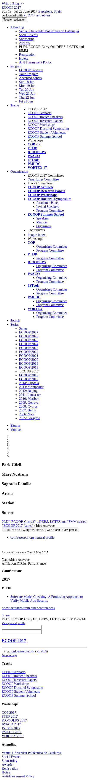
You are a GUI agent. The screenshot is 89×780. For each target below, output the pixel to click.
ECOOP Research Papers (45, 121)
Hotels (23, 58)
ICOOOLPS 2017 (14, 720)
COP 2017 (9, 712)
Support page (9, 655)
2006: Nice (26, 414)
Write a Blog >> (13, 3)
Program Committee (50, 210)
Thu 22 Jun (27, 97)
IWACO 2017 (11, 724)
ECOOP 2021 (28, 356)
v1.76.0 (41, 651)
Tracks (14, 105)
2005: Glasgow (29, 418)
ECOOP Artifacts (39, 113)
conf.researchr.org (22, 651)
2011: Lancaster (30, 394)
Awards (24, 43)
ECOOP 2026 (28, 336)
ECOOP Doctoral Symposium (48, 128)
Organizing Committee (43, 179)
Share (6, 615)
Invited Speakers (47, 206)
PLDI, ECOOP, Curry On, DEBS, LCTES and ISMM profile (40, 529)
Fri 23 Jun (26, 101)
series (82, 521)
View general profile (13, 623)
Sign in (15, 425)
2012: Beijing (28, 391)
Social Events (28, 35)
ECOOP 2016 (28, 375)
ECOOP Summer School (45, 136)
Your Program (28, 74)
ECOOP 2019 (28, 363)
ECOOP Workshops (41, 125)
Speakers (42, 218)
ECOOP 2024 (28, 344)
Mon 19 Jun (27, 86)
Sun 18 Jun (26, 82)
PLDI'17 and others (37, 15)
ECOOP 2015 (28, 379)
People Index (37, 235)
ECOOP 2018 (28, 367)
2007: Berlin (27, 410)
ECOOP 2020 (28, 359)
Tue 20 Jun (26, 89)
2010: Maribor (29, 398)
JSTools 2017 (11, 728)
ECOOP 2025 (28, 340)
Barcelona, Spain (50, 11)
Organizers (43, 226)
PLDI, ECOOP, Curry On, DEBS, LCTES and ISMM (39, 521)
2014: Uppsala (29, 383)
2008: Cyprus (28, 406)
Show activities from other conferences (28, 608)
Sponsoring (27, 39)
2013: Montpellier (31, 387)
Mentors (42, 222)
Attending (17, 27)
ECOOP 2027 (28, 332)
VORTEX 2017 (13, 736)
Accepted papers (30, 78)
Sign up (15, 429)
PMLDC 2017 (12, 732)
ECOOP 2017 (13, 525)
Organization (19, 171)
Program (16, 66)
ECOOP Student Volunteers (47, 132)
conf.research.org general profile (32, 537)
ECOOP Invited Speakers (45, 117)
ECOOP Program (31, 70)
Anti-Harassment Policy (35, 62)
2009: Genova (28, 402)
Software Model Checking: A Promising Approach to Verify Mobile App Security (46, 598)
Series (23, 328)
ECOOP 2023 (28, 348)
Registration (27, 54)
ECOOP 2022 (28, 352)
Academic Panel (47, 203)
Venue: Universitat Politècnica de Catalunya (49, 31)
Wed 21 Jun (27, 93)
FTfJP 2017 (10, 716)
